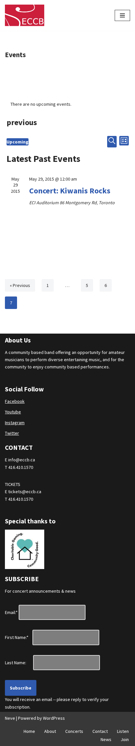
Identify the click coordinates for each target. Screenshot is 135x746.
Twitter (12, 433)
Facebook (15, 401)
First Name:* (18, 637)
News (106, 739)
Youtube (13, 412)
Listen (123, 731)
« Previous (20, 285)
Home (29, 731)
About (50, 731)
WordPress (54, 718)
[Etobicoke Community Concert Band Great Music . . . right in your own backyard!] (24, 15)
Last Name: (18, 663)
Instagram (15, 423)
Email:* (11, 612)
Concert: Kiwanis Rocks (69, 191)
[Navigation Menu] (122, 15)
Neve (10, 718)
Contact (100, 731)
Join (125, 739)
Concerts (74, 731)
